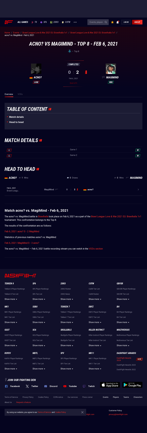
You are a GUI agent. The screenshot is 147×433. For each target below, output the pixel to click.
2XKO (55, 22)
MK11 (91, 353)
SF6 (45, 22)
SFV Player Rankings (69, 359)
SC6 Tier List (37, 340)
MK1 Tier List (10, 317)
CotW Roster (94, 294)
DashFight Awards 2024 (124, 359)
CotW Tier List (94, 289)
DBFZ (91, 306)
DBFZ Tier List (94, 317)
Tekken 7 (65, 306)
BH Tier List (121, 317)
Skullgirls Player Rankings (71, 335)
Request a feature (23, 402)
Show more (10, 299)
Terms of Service (11, 397)
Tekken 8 (9, 283)
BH (118, 306)
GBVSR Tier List (123, 294)
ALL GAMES (23, 22)
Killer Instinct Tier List (97, 340)
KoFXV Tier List (11, 364)
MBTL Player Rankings (41, 359)
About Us (8, 402)
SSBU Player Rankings (41, 312)
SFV (62, 353)
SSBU (35, 306)
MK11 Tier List (94, 364)
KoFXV (8, 353)
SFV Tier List (65, 364)
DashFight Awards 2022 (126, 370)
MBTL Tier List (38, 364)
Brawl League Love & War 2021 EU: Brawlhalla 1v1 (116, 216)
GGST (7, 329)
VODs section (96, 248)
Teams (126, 397)
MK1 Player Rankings (13, 312)
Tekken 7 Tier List (67, 317)
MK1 (7, 306)
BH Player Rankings (124, 312)
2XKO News (65, 294)
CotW (67, 22)
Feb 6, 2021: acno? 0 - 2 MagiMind (22, 231)
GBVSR (120, 283)
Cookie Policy (43, 397)
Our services (73, 397)
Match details (16, 117)
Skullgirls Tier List (68, 340)
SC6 (34, 329)
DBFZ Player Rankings (97, 312)
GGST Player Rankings (13, 335)
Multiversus (123, 329)
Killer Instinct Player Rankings (100, 335)
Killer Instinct (96, 329)
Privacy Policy (28, 397)
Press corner (87, 397)
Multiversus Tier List (125, 340)
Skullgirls (66, 329)
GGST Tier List (10, 340)
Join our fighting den (21, 380)
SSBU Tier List (38, 317)
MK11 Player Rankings (97, 359)
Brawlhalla (43, 216)
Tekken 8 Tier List (11, 294)
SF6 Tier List (37, 294)
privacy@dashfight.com (118, 414)
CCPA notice (58, 397)
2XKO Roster (66, 289)
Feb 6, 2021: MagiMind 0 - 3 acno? (22, 243)
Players (116, 397)
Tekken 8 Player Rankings (15, 289)
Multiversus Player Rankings (128, 335)
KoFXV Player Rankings (14, 359)
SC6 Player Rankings (41, 335)
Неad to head (16, 122)
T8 (36, 22)
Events (105, 397)
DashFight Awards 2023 (126, 365)
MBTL (35, 353)
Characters (138, 397)
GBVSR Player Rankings (126, 289)
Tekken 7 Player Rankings (71, 312)
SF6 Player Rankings (41, 289)
